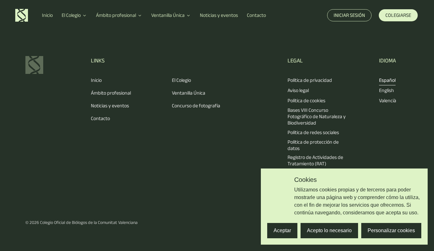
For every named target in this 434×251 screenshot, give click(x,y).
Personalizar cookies (391, 230)
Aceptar (282, 230)
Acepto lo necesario (329, 230)
